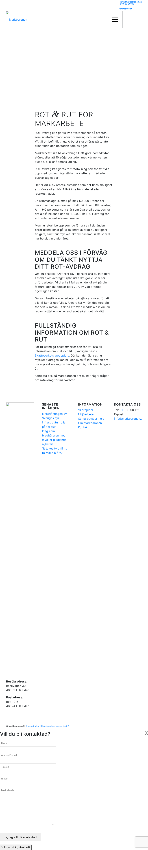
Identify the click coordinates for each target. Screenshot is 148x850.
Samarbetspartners (91, 418)
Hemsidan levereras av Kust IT (55, 726)
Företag (122, 8)
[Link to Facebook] (128, 19)
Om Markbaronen (90, 423)
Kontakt (83, 427)
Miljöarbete (85, 414)
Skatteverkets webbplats (52, 355)
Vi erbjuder (85, 410)
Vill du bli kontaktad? (15, 847)
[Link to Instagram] (133, 19)
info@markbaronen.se (131, 2)
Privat (129, 8)
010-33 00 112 (127, 4)
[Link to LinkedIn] (139, 19)
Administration (32, 726)
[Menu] (113, 19)
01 (121, 410)
